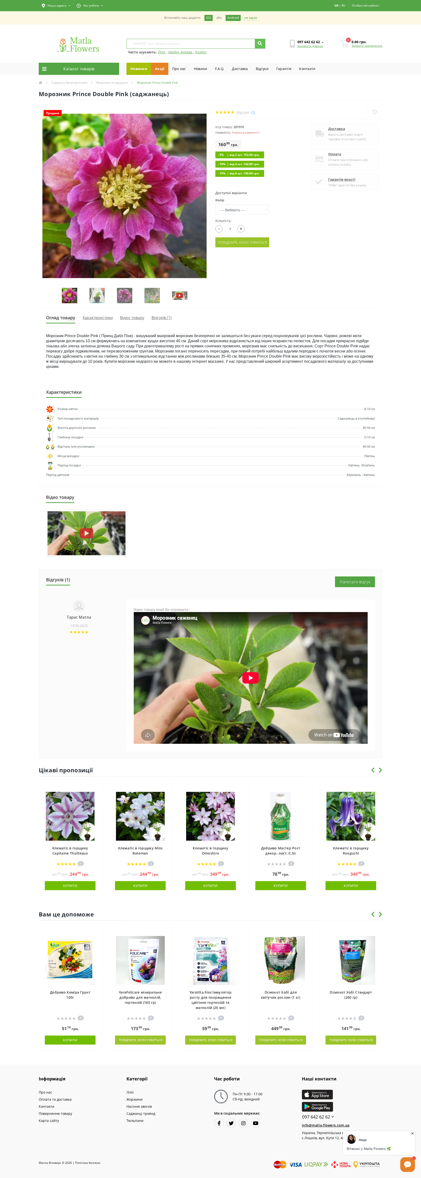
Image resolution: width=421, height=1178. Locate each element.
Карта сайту (49, 1120)
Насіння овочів (139, 1106)
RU (343, 5)
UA (336, 5)
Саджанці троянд (140, 1113)
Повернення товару (55, 1113)
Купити (70, 885)
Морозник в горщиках (112, 83)
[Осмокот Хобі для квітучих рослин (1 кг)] (280, 960)
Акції (159, 68)
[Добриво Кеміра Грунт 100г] (70, 960)
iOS (208, 18)
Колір (219, 200)
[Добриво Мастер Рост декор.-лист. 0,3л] (280, 816)
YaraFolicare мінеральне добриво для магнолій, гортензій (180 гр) (140, 997)
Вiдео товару (132, 317)
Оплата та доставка (55, 1099)
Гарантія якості (341, 179)
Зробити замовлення (367, 46)
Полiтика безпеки (87, 1163)
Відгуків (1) (162, 317)
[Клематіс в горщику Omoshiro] (210, 816)
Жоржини (134, 1099)
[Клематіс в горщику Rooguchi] (350, 816)
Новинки (138, 68)
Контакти (307, 68)
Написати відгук (355, 581)
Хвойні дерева (180, 52)
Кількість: (223, 220)
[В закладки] (95, 787)
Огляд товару (60, 318)
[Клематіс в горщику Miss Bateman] (140, 816)
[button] (56, 5)
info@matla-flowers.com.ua (326, 1125)
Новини (200, 68)
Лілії (162, 52)
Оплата (334, 154)
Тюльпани (135, 1120)
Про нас (179, 68)
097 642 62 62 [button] (316, 1117)
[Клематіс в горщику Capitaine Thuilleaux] (70, 816)
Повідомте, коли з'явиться (242, 242)
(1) (253, 112)
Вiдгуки (262, 68)
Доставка (240, 68)
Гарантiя (283, 68)
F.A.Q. (219, 68)
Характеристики (98, 317)
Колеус (201, 52)
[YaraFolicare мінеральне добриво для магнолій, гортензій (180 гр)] (140, 960)
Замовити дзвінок (310, 46)
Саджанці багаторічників (69, 83)
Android (233, 18)
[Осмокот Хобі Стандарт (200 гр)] (350, 960)
